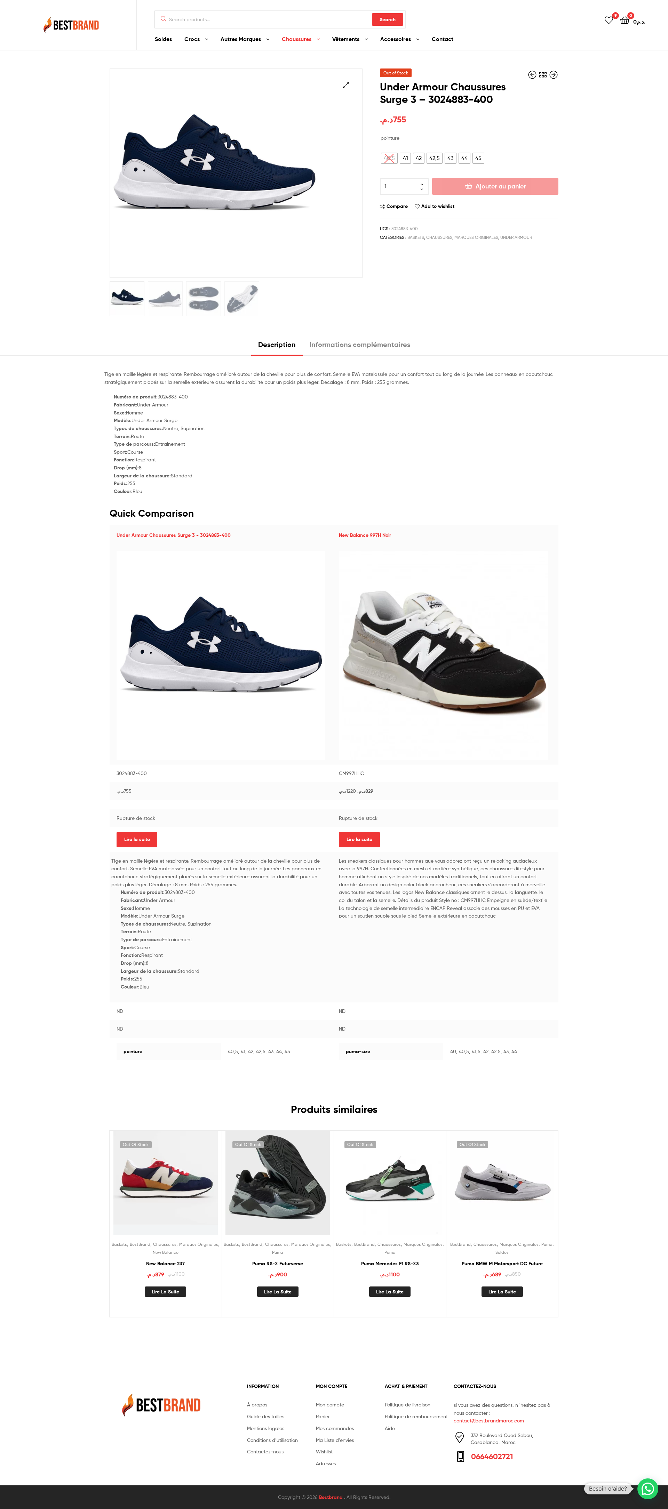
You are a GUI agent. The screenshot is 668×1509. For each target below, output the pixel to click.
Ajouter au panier (501, 186)
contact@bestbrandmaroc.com (489, 1420)
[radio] (389, 158)
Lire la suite (137, 839)
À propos (257, 1404)
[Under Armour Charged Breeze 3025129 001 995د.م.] (533, 75)
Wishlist (324, 1451)
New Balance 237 (165, 1263)
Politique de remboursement (416, 1416)
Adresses (326, 1463)
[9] (609, 19)
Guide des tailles (265, 1416)
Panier (323, 1416)
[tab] (277, 347)
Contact (442, 38)
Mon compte (330, 1404)
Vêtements (345, 38)
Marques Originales (476, 237)
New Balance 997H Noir (365, 535)
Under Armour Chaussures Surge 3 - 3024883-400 (174, 535)
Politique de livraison (407, 1404)
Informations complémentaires (360, 344)
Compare (397, 206)
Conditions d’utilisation (272, 1440)
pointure (390, 138)
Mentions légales (265, 1428)
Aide (390, 1428)
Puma (277, 1252)
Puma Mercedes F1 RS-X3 (390, 1263)
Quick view (182, 1188)
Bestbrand (331, 1497)
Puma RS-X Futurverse (277, 1263)
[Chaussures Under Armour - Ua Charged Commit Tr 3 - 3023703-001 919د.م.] (553, 75)
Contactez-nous (265, 1451)
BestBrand (140, 1244)
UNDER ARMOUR (516, 237)
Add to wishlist (437, 206)
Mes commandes (335, 1428)
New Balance (165, 1252)
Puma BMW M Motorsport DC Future (502, 1263)
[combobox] (280, 19)
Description (277, 344)
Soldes (163, 38)
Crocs (192, 38)
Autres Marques (241, 38)
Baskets (415, 237)
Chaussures (296, 38)
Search (388, 19)
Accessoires (395, 38)
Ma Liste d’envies (335, 1440)
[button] (647, 1488)
